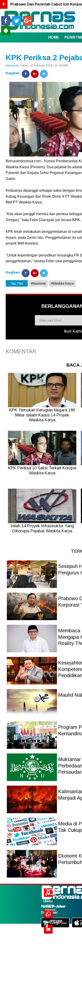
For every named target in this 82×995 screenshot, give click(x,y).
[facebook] (5, 20)
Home (53, 37)
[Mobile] (5, 30)
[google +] (27, 20)
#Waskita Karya (62, 283)
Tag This (16, 283)
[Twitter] (44, 74)
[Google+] (35, 74)
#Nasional (38, 283)
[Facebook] (26, 74)
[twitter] (16, 20)
